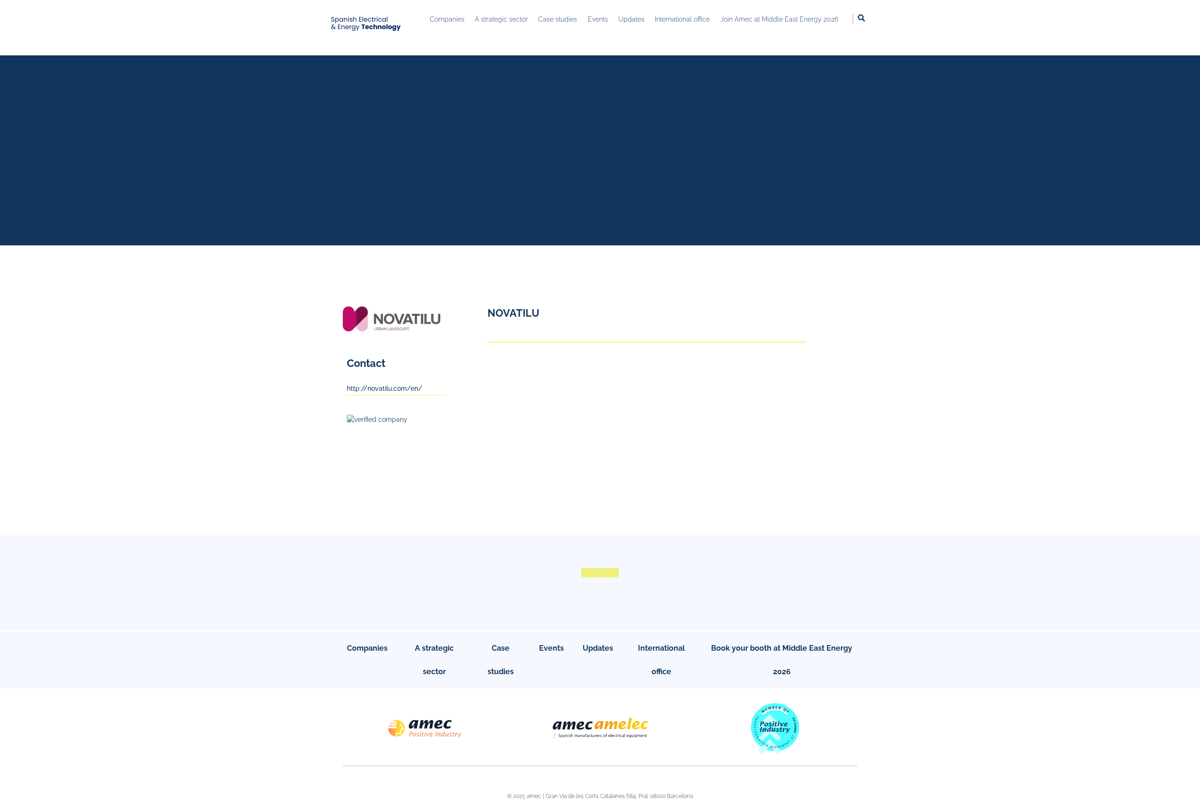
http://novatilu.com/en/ (384, 388)
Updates (598, 648)
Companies (367, 648)
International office (661, 660)
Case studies (501, 660)
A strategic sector (434, 660)
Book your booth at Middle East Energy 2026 (781, 660)
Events (551, 648)
